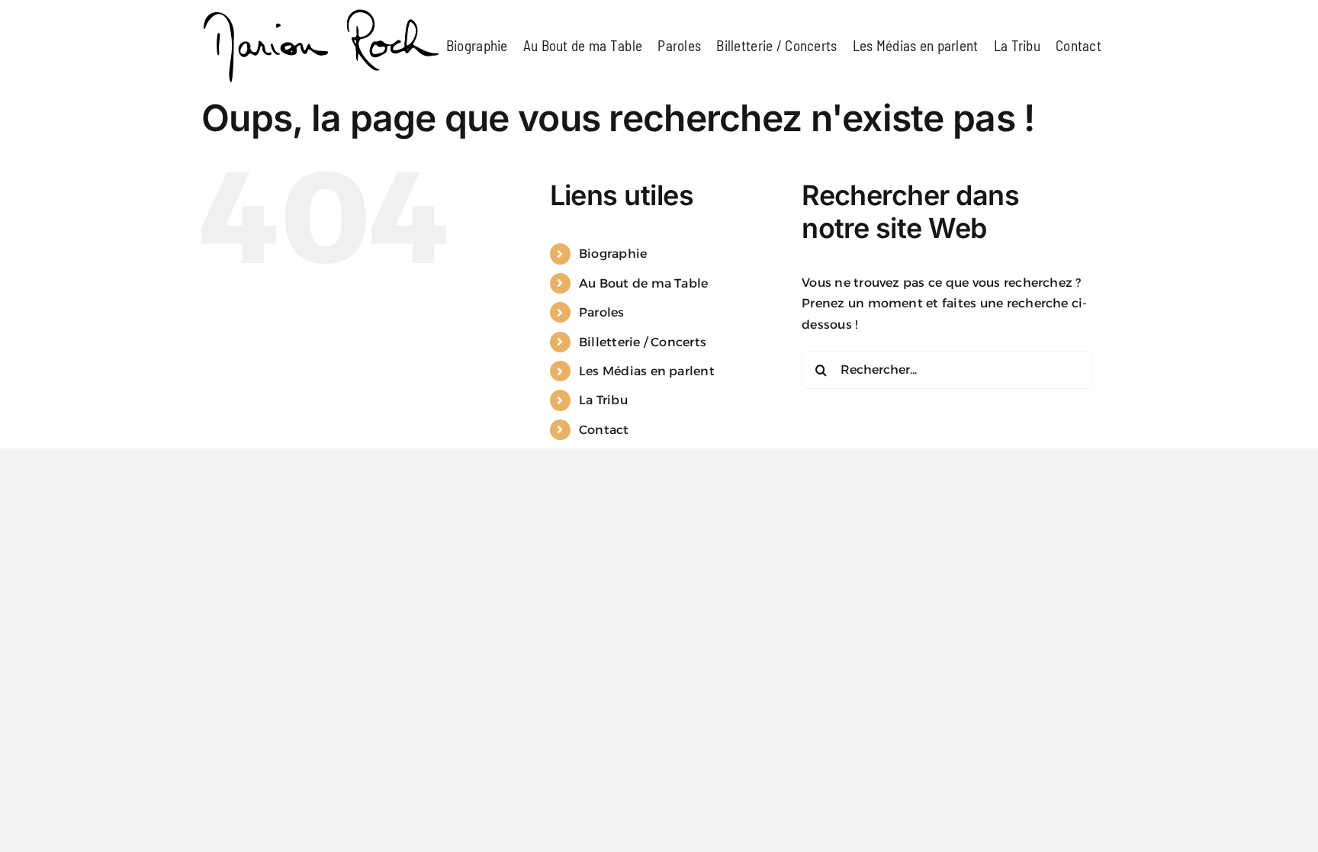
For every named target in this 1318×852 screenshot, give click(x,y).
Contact (604, 430)
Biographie (613, 253)
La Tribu (603, 400)
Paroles (602, 312)
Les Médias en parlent (647, 371)
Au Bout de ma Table (644, 283)
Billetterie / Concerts (642, 342)
